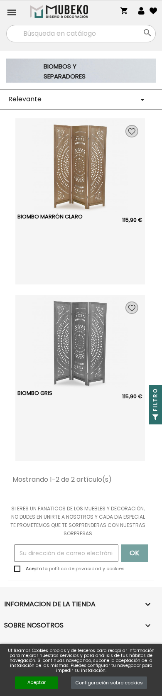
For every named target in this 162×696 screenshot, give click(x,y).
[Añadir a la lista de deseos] (132, 131)
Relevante (77, 99)
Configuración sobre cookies (109, 682)
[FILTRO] (155, 417)
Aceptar (36, 682)
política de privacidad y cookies (87, 568)
